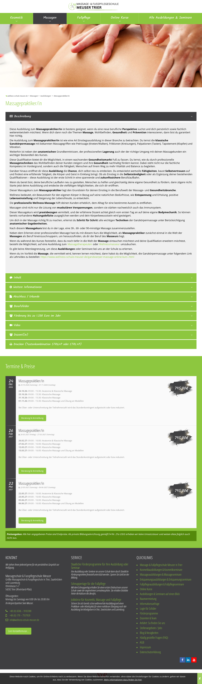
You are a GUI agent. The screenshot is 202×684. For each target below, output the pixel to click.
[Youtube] (194, 660)
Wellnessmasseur (109, 244)
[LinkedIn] (188, 660)
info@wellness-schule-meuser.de (24, 620)
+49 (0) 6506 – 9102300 (20, 611)
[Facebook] (182, 660)
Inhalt (17, 277)
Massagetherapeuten (80, 244)
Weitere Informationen (27, 287)
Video (17, 325)
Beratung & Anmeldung (32, 418)
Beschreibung (22, 116)
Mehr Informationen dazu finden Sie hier (123, 679)
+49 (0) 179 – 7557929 (20, 615)
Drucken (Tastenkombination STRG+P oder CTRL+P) (48, 344)
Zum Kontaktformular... (18, 631)
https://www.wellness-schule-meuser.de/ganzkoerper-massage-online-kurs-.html (87, 256)
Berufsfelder (21, 306)
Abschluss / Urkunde (26, 296)
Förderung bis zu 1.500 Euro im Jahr (37, 315)
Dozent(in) (21, 334)
